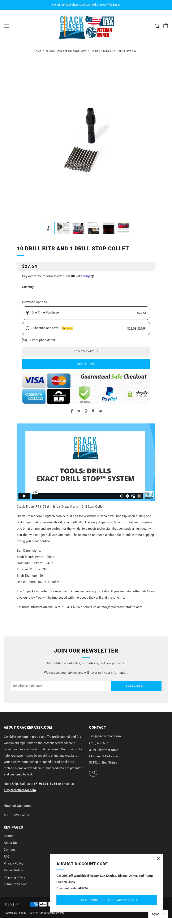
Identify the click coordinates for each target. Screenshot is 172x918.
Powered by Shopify (15, 913)
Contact (9, 850)
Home (37, 51)
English (155, 913)
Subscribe (134, 686)
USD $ (9, 904)
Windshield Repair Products (66, 51)
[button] (48, 228)
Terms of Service (15, 884)
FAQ (6, 856)
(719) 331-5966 (45, 784)
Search (8, 836)
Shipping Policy (14, 877)
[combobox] (158, 914)
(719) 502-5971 (99, 743)
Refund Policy (13, 870)
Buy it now (86, 364)
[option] (86, 137)
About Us (10, 843)
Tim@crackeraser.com (20, 790)
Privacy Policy (13, 863)
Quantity (28, 287)
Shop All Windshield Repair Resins (105, 900)
